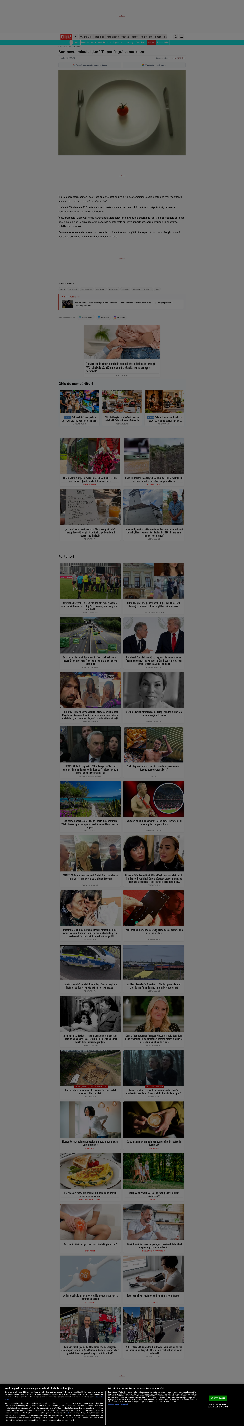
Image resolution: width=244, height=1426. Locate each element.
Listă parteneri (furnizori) (118, 1404)
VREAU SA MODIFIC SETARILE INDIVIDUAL (218, 1406)
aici (67, 1413)
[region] (122, 1405)
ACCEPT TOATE (218, 1398)
